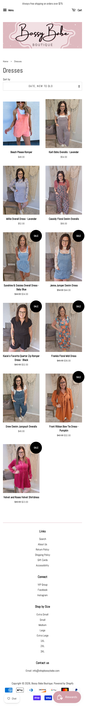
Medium (42, 625)
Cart (79, 10)
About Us (42, 544)
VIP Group (42, 584)
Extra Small (42, 614)
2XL (42, 646)
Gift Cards (43, 560)
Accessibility (42, 565)
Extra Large (42, 635)
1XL (42, 641)
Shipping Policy (42, 555)
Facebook (42, 590)
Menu (11, 10)
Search (42, 539)
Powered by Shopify (64, 683)
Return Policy (42, 549)
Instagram (42, 595)
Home (5, 61)
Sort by (6, 79)
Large (42, 630)
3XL (42, 651)
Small (42, 620)
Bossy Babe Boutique (42, 683)
